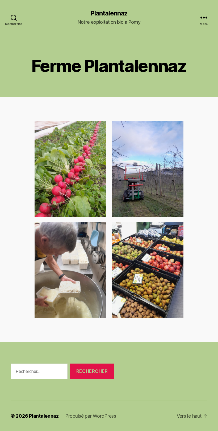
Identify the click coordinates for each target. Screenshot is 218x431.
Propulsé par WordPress (90, 416)
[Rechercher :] (38, 372)
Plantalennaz (108, 13)
